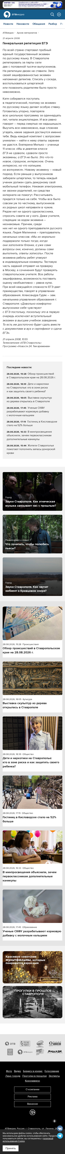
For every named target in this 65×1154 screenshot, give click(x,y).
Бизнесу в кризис (32, 1071)
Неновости (22, 23)
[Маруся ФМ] (55, 1052)
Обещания (38, 23)
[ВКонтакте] (10, 1120)
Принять (11, 1148)
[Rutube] (47, 1120)
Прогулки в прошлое (34, 1075)
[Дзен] (54, 1120)
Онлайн (59, 14)
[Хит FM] (40, 1052)
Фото (9, 1071)
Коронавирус (32, 1080)
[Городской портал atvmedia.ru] (25, 1052)
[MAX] (32, 1120)
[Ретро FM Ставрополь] (40, 1043)
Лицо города (12, 1075)
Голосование (51, 1071)
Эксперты (54, 1075)
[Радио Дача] (10, 1052)
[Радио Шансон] (55, 1043)
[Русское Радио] (25, 1043)
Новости (8, 23)
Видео (17, 1071)
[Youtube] (39, 1120)
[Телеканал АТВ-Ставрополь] (10, 1043)
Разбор (52, 23)
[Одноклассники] (25, 1120)
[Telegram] (17, 1120)
